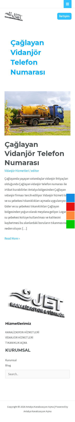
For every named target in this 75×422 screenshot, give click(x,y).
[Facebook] (7, 382)
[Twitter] (12, 382)
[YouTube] (21, 382)
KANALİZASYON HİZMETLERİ (22, 332)
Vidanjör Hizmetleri (17, 171)
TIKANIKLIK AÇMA (16, 342)
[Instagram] (17, 382)
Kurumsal (11, 360)
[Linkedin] (26, 382)
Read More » (12, 238)
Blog (8, 365)
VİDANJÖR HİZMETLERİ (19, 337)
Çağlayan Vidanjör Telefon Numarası (34, 153)
